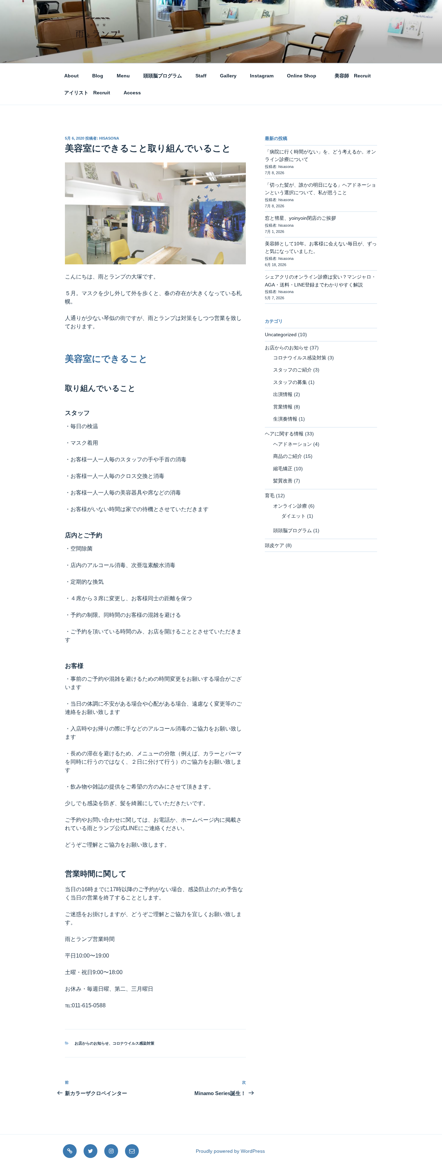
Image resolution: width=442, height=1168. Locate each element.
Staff (200, 75)
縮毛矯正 (282, 468)
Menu (123, 75)
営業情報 (282, 406)
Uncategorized (281, 334)
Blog (97, 75)
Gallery (228, 75)
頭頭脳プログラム (162, 75)
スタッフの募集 (290, 382)
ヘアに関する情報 (284, 433)
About (71, 75)
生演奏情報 (285, 419)
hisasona (109, 138)
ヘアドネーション (292, 444)
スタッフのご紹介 (292, 370)
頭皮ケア (274, 545)
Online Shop (301, 75)
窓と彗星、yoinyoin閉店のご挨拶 (300, 218)
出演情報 (282, 394)
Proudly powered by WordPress (230, 1151)
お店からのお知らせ (92, 1043)
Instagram (261, 75)
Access (132, 92)
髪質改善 (282, 480)
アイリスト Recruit (87, 92)
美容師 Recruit (350, 75)
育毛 (270, 495)
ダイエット (293, 516)
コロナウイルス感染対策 (133, 1043)
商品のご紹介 (287, 456)
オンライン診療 (290, 506)
